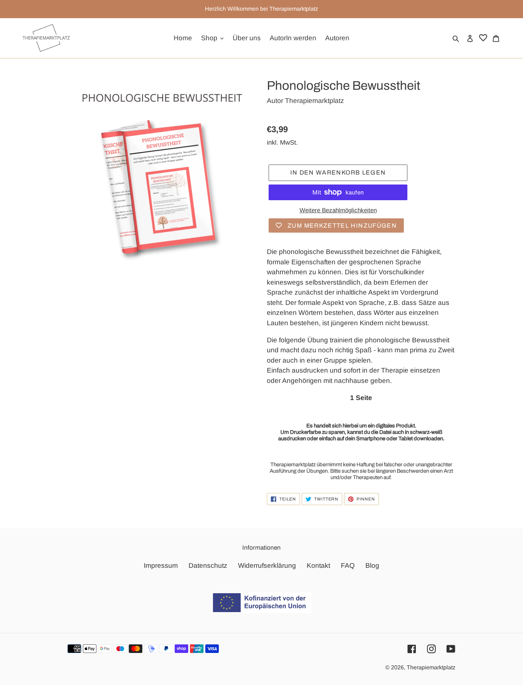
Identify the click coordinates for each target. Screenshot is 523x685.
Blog (372, 565)
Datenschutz (208, 565)
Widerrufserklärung (267, 565)
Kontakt (318, 565)
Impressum (161, 565)
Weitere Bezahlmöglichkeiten (338, 210)
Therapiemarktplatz (314, 100)
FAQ (348, 565)
